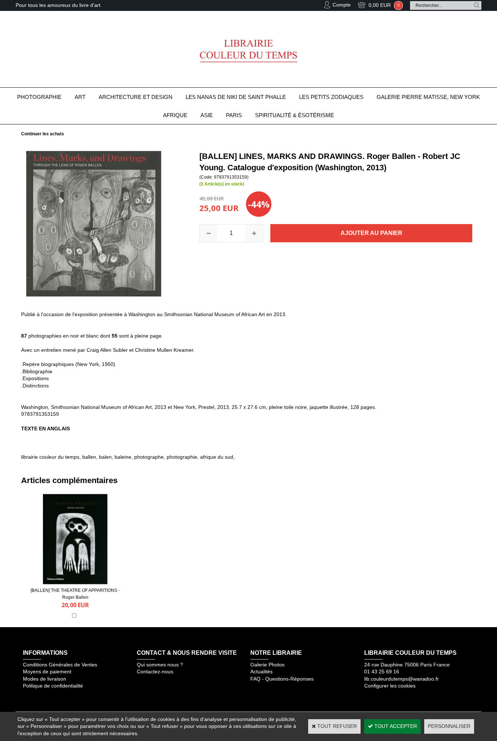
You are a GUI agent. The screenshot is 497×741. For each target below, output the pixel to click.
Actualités (261, 671)
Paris (234, 115)
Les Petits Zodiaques (331, 97)
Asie (206, 115)
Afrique (175, 115)
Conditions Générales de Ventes (60, 665)
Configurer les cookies (390, 686)
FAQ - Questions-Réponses (282, 679)
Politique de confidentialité (53, 686)
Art (80, 97)
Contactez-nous (155, 671)
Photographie (39, 97)
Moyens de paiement (47, 671)
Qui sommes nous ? (160, 665)
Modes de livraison (44, 679)
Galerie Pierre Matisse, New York (428, 97)
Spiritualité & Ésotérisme (294, 115)
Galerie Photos (267, 665)
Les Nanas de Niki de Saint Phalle (236, 97)
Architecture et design (135, 97)
